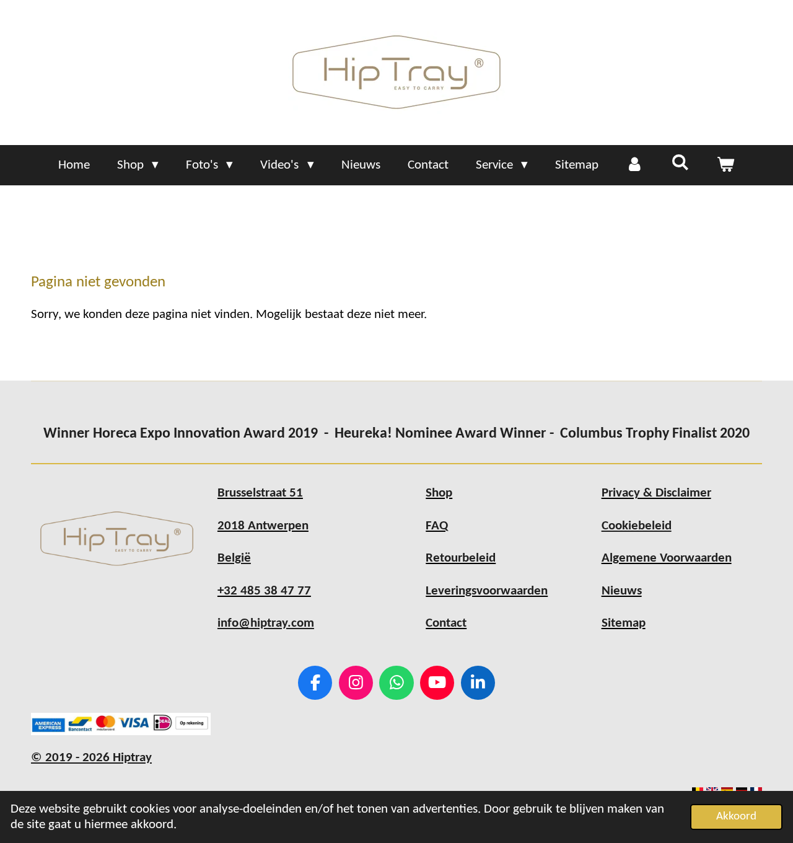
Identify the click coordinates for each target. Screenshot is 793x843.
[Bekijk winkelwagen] (725, 165)
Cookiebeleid (637, 525)
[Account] (634, 165)
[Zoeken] (680, 163)
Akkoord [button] (736, 817)
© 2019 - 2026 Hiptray (91, 757)
